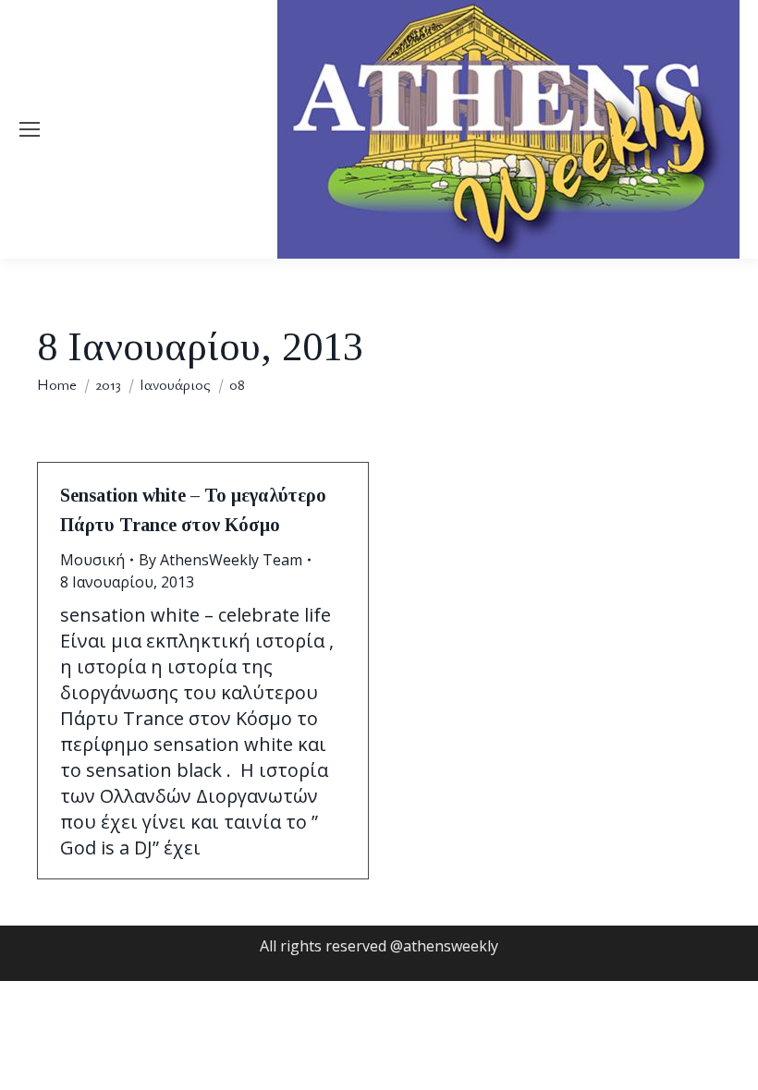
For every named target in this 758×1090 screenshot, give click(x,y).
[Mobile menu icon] (29, 129)
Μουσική (92, 560)
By (220, 560)
